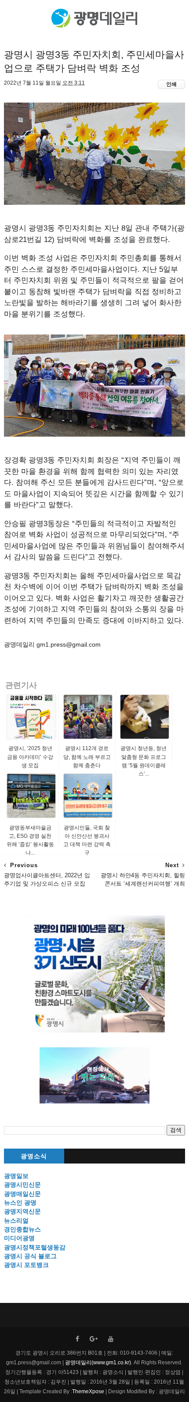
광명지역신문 (22, 1211)
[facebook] (77, 1339)
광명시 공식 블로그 (30, 1256)
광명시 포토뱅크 (26, 1264)
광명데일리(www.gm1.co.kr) (98, 1362)
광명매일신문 (22, 1193)
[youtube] (110, 1339)
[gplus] (94, 1339)
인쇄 (171, 84)
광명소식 (34, 1156)
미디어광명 (19, 1238)
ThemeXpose (88, 1391)
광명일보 (16, 1175)
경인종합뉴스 (22, 1229)
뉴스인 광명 (20, 1202)
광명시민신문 (22, 1184)
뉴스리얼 (16, 1220)
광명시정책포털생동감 (34, 1247)
